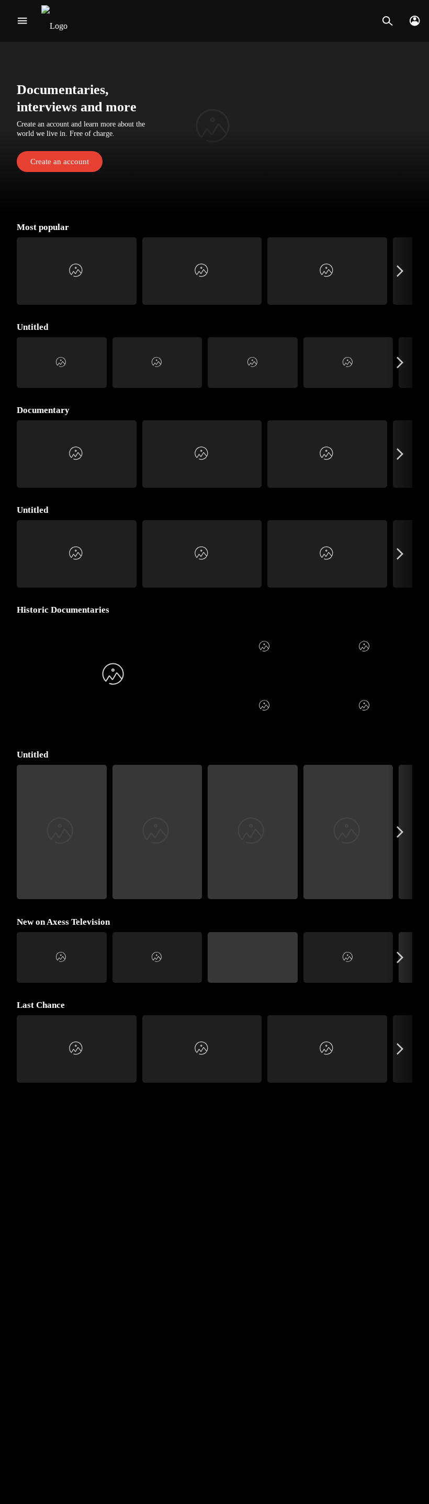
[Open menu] (22, 21)
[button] (214, 127)
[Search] (387, 21)
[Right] (400, 271)
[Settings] (414, 20)
